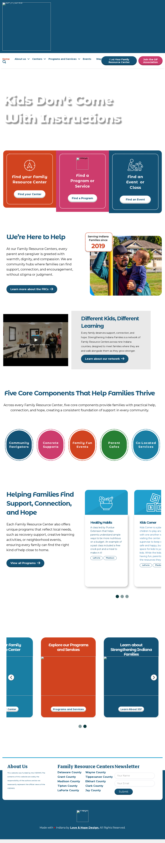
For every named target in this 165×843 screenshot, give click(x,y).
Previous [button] (11, 677)
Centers (37, 59)
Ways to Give (104, 59)
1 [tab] (117, 596)
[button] (28, 59)
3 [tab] (127, 596)
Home (6, 59)
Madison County (69, 781)
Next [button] (154, 677)
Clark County (94, 785)
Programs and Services (63, 59)
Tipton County (68, 785)
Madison (110, 558)
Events (87, 59)
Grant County (67, 776)
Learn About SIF (131, 709)
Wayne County (95, 772)
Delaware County (70, 772)
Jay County (93, 790)
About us (20, 59)
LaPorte (96, 558)
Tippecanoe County (99, 776)
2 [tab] (122, 596)
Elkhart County (95, 781)
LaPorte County (68, 790)
